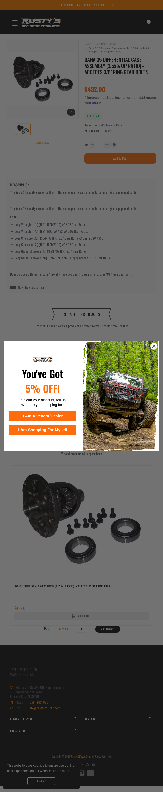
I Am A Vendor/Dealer (43, 416)
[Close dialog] (153, 346)
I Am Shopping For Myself (42, 430)
